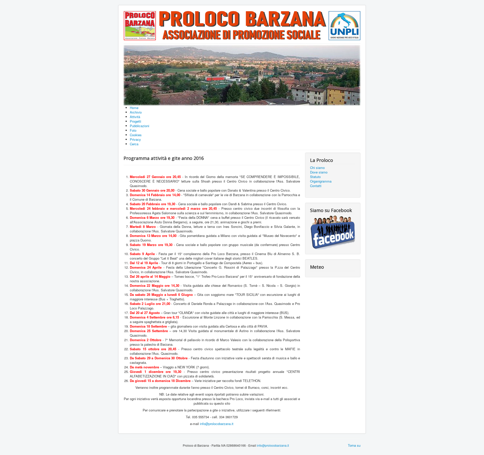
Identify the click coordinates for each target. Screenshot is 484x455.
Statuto (315, 176)
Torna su (354, 445)
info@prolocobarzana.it (216, 423)
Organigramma (320, 181)
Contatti (315, 186)
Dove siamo (318, 172)
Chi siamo (317, 167)
